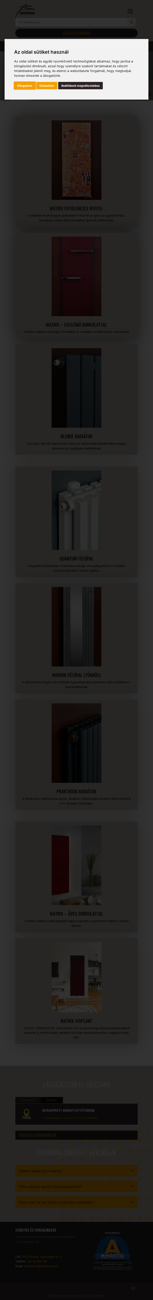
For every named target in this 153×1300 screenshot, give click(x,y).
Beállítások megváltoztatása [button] (80, 85)
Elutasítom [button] (46, 85)
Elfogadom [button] (24, 85)
